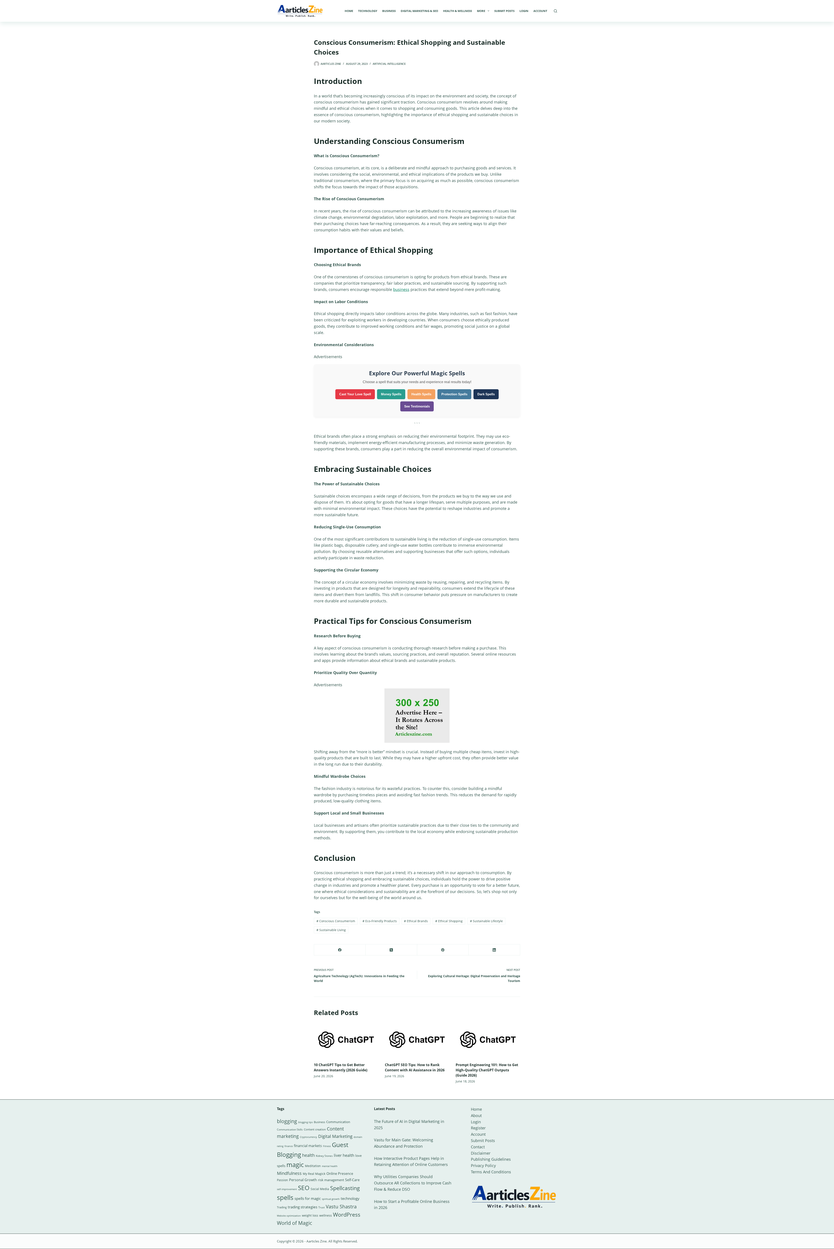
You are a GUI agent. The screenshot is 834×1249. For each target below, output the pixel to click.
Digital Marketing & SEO (419, 11)
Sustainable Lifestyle (486, 921)
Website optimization (289, 1215)
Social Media (320, 1189)
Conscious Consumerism (335, 921)
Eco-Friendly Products (379, 921)
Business (389, 11)
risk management (331, 1180)
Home (349, 11)
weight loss (310, 1215)
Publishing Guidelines (491, 1159)
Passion (282, 1180)
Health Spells (421, 394)
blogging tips (305, 1122)
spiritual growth (331, 1199)
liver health (344, 1155)
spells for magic (308, 1198)
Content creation (315, 1129)
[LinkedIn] (494, 949)
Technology (367, 11)
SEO (303, 1188)
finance (289, 1146)
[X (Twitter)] (391, 949)
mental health (330, 1166)
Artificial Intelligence (389, 64)
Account (540, 11)
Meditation (313, 1166)
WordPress (346, 1214)
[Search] (555, 11)
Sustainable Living (331, 930)
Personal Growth (303, 1179)
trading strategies (302, 1206)
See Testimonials (417, 406)
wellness (325, 1215)
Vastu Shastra (341, 1206)
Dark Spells (486, 394)
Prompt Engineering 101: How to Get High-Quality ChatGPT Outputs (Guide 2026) (487, 1070)
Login (524, 11)
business (401, 289)
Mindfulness (289, 1173)
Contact (478, 1146)
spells (285, 1197)
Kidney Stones (324, 1156)
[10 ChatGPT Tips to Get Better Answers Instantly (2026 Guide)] (346, 1040)
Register (478, 1127)
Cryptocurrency (308, 1137)
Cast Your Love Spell (355, 394)
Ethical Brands (416, 921)
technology (350, 1198)
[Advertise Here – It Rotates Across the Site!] (417, 715)
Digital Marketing (335, 1136)
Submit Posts (504, 11)
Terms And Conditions (491, 1171)
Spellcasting (345, 1188)
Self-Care (352, 1179)
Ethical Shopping (449, 921)
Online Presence (339, 1173)
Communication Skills (290, 1129)
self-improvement (287, 1189)
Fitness (327, 1146)
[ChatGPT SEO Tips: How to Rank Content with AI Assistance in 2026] (417, 1040)
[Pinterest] (443, 949)
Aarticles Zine (316, 1241)
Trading (282, 1207)
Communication (338, 1122)
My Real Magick (314, 1174)
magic (295, 1164)
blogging (287, 1121)
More (481, 11)
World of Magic (294, 1222)
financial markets (308, 1145)
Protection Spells (454, 394)
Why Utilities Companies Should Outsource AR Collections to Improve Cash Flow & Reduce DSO (412, 1183)
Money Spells (391, 394)
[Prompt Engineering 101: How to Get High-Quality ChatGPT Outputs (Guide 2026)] (488, 1040)
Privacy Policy (483, 1165)
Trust (321, 1207)
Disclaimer (480, 1153)
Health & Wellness (457, 11)
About (476, 1115)
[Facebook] (340, 949)
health (308, 1155)
